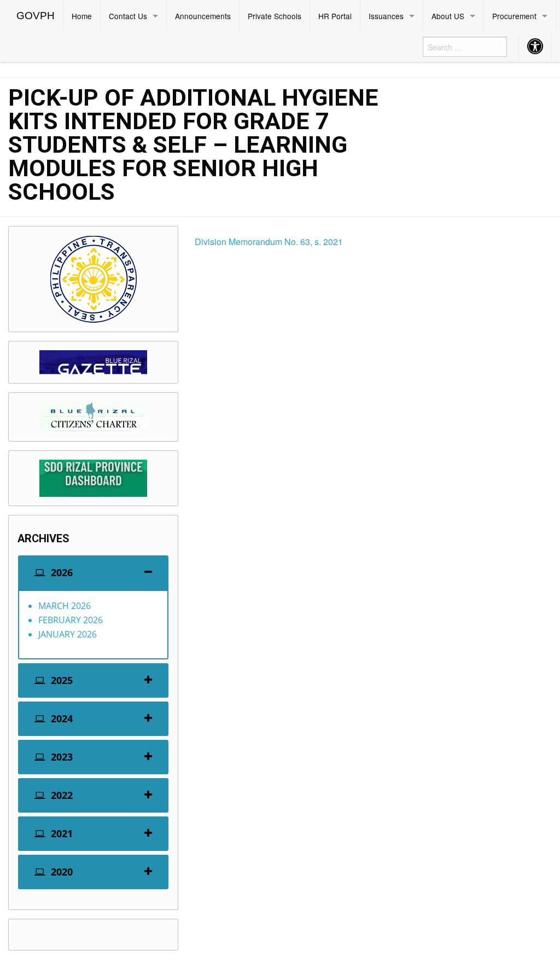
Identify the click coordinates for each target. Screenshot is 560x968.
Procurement (514, 15)
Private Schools (274, 15)
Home (82, 15)
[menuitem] (35, 16)
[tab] (93, 572)
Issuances (386, 15)
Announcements (203, 15)
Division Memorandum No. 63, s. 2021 (269, 241)
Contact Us (128, 15)
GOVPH (35, 15)
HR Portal (335, 15)
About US (447, 15)
